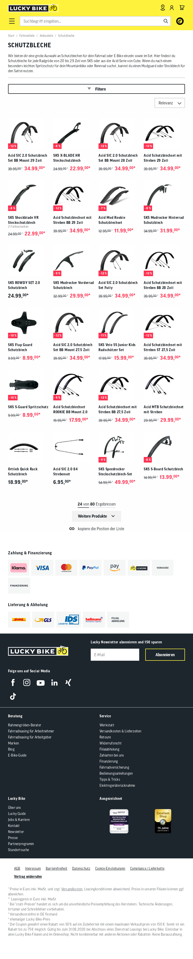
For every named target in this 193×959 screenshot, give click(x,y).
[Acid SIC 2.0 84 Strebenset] (73, 447)
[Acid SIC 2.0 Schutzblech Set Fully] (119, 260)
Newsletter (16, 832)
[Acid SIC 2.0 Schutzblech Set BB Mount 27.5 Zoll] (73, 322)
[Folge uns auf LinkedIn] (54, 682)
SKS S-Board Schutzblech (163, 469)
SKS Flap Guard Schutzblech (20, 347)
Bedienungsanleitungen (116, 773)
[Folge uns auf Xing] (68, 682)
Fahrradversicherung (114, 767)
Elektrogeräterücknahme (117, 785)
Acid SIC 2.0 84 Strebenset (65, 471)
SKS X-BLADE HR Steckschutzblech (67, 157)
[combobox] (95, 21)
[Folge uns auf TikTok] (13, 696)
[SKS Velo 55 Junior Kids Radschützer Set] (119, 322)
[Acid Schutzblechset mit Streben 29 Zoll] (164, 133)
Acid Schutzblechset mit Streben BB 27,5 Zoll (118, 409)
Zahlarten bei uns (112, 755)
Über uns (14, 808)
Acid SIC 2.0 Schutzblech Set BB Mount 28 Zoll (118, 157)
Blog (11, 749)
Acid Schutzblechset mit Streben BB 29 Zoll (72, 220)
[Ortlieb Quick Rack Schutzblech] (28, 447)
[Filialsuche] (163, 8)
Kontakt (14, 826)
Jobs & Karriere (19, 820)
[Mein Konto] (172, 8)
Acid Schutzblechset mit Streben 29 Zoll (163, 157)
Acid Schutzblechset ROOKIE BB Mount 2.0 (70, 409)
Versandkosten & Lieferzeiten (120, 731)
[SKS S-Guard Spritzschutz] (28, 384)
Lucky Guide (17, 814)
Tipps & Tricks (110, 779)
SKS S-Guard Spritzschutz (28, 407)
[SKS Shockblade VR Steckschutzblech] (28, 195)
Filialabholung (109, 749)
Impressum (33, 868)
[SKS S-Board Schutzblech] (164, 447)
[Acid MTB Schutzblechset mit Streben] (164, 384)
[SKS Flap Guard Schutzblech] (28, 322)
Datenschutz (81, 868)
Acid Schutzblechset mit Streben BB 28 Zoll (163, 285)
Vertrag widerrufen (28, 876)
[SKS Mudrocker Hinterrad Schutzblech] (164, 195)
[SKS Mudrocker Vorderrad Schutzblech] (73, 260)
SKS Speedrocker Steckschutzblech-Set (115, 471)
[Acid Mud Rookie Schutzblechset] (119, 195)
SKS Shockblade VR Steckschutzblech (23, 220)
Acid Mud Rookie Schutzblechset (112, 220)
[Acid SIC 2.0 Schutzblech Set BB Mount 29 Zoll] (28, 133)
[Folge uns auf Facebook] (13, 682)
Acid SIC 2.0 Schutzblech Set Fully (118, 285)
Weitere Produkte (92, 516)
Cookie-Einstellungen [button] (110, 868)
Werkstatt (107, 725)
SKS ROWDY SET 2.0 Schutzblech (24, 285)
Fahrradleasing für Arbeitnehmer (31, 731)
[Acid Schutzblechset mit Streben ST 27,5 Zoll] (164, 322)
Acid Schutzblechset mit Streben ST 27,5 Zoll (163, 347)
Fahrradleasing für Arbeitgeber (30, 737)
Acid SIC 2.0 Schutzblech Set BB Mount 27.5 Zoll (72, 347)
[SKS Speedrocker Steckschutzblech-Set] (119, 447)
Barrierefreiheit (56, 868)
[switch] (176, 940)
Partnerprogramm (21, 844)
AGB (17, 868)
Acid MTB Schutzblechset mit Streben (164, 409)
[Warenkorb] (182, 8)
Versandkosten (72, 889)
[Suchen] (166, 21)
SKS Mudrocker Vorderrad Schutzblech (73, 285)
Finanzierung (109, 761)
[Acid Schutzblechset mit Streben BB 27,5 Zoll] (119, 384)
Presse (13, 838)
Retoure (105, 737)
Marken (13, 743)
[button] (12, 21)
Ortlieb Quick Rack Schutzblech (23, 471)
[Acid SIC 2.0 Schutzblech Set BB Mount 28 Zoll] (119, 133)
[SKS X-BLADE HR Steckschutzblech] (73, 133)
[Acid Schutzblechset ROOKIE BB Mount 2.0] (73, 384)
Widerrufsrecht (111, 743)
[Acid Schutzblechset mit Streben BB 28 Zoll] (164, 260)
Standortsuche (18, 850)
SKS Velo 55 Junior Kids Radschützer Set (117, 347)
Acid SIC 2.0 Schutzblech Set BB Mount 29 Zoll (27, 157)
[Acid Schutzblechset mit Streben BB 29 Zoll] (73, 195)
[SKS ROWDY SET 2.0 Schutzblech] (28, 260)
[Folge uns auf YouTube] (40, 682)
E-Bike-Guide (17, 755)
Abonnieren (165, 654)
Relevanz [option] (166, 103)
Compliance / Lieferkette (147, 868)
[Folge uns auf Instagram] (27, 682)
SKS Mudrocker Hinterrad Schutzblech (164, 220)
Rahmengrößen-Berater (24, 725)
